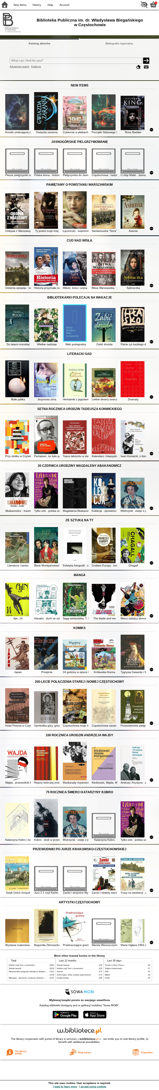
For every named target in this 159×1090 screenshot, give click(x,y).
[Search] (146, 61)
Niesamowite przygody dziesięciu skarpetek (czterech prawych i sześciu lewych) (44, 971)
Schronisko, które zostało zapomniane (74, 975)
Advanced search (19, 66)
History (37, 4)
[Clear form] (138, 67)
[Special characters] (146, 67)
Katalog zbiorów (39, 43)
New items (20, 4)
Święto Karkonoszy (113, 968)
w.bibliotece (89, 1038)
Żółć (107, 971)
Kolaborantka (63, 978)
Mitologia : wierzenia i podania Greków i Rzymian (30, 978)
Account (64, 4)
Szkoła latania (15, 968)
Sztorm (60, 971)
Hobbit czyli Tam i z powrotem (22, 965)
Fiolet (107, 978)
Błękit (107, 975)
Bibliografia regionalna (119, 43)
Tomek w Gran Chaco (114, 965)
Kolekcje (36, 66)
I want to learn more (65, 1086)
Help (50, 4)
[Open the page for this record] (18, 112)
